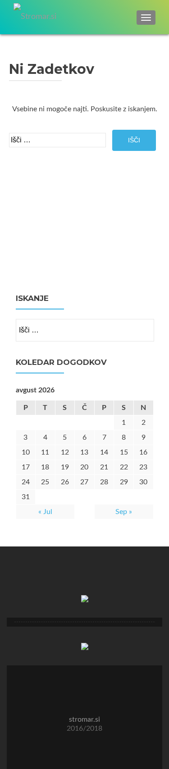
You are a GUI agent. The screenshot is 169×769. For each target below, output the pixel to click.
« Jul (45, 511)
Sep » (123, 511)
